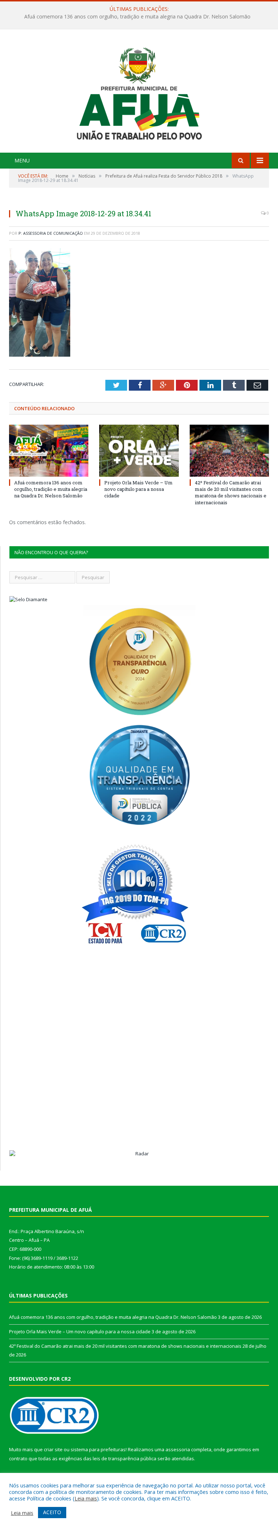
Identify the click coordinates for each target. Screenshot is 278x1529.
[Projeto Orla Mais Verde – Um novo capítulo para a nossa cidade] (138, 450)
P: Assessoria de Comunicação (50, 233)
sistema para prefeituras (98, 1449)
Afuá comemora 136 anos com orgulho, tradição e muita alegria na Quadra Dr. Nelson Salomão (50, 489)
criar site (53, 1449)
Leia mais (86, 1498)
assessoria (177, 1449)
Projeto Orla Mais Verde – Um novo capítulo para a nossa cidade (137, 16)
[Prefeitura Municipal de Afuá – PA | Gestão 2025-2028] (139, 91)
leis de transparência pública (124, 1458)
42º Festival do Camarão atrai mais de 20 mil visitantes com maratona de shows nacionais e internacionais (230, 492)
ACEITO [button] (52, 1512)
